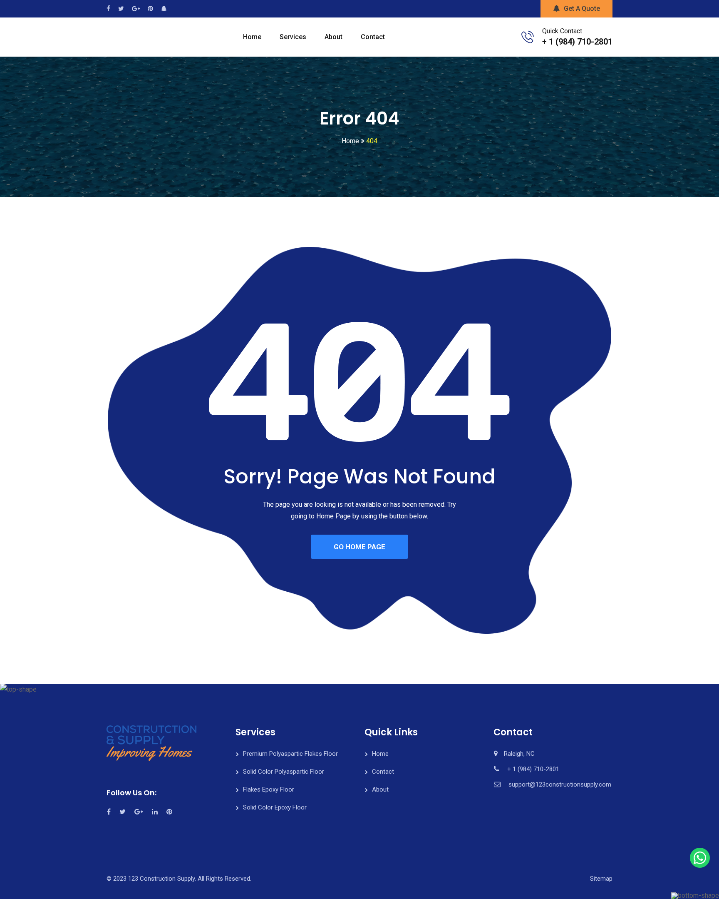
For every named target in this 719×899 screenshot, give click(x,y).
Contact (373, 37)
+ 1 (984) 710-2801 (577, 42)
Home (252, 37)
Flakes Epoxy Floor (268, 789)
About (333, 37)
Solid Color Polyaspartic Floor (283, 771)
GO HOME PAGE (359, 547)
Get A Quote (582, 8)
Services (293, 37)
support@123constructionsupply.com (559, 784)
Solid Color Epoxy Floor (275, 807)
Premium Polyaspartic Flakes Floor (290, 753)
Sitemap (601, 878)
